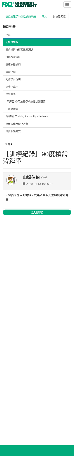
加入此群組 (37, 212)
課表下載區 (12, 86)
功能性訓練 (12, 42)
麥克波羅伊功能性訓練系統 (21, 16)
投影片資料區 (13, 57)
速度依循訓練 (13, 64)
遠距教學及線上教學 (17, 123)
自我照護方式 (13, 131)
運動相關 (11, 71)
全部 (8, 34)
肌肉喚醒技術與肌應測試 (19, 49)
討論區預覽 (59, 16)
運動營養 (11, 94)
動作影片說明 (13, 79)
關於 (44, 16)
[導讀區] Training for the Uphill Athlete (27, 116)
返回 (10, 144)
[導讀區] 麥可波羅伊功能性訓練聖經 (25, 101)
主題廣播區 (12, 108)
